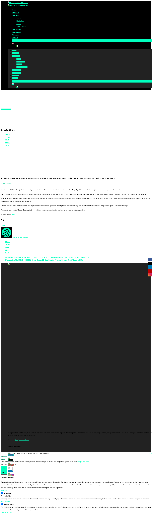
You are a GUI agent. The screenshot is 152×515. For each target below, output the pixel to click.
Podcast (15, 38)
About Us (15, 13)
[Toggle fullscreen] (4, 456)
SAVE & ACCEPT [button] (7, 513)
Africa (18, 18)
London (3, 225)
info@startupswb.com (22, 440)
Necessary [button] (4, 490)
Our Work (16, 15)
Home (14, 10)
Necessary (7, 493)
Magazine (15, 35)
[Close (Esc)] (2, 456)
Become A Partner (18, 40)
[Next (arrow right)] (4, 459)
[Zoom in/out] (6, 456)
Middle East (20, 21)
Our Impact (16, 29)
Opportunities (6, 109)
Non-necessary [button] (5, 501)
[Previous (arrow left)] (2, 459)
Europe (18, 24)
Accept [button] (79, 462)
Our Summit (16, 32)
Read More (85, 462)
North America (21, 26)
